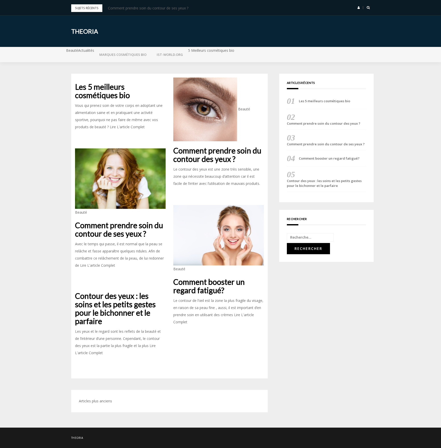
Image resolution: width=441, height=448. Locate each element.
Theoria (84, 31)
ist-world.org (170, 54)
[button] (358, 7)
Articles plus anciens (95, 401)
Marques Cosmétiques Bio (122, 54)
